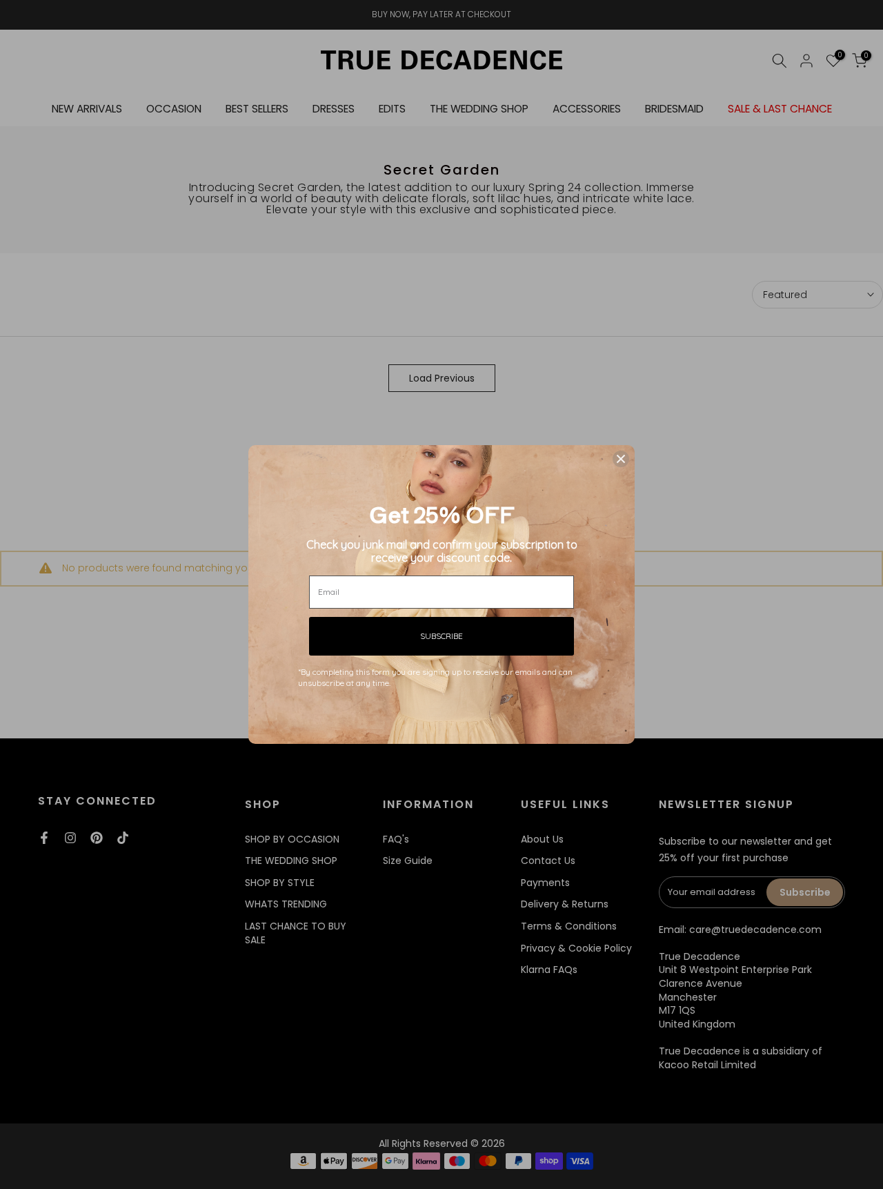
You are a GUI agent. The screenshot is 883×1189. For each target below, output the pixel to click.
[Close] (621, 459)
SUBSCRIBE (441, 636)
